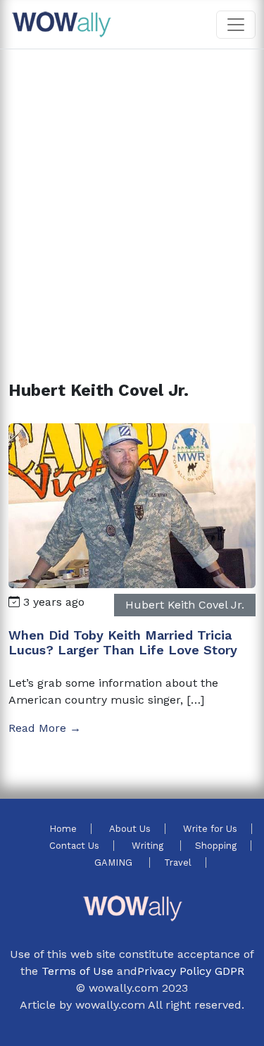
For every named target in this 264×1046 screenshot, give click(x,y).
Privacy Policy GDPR (190, 971)
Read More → (44, 728)
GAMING (114, 862)
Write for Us (210, 828)
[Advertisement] (132, 198)
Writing (149, 845)
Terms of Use (77, 971)
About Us (130, 828)
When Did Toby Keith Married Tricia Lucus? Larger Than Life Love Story (122, 643)
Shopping (216, 845)
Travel (177, 862)
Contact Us (74, 845)
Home (63, 828)
